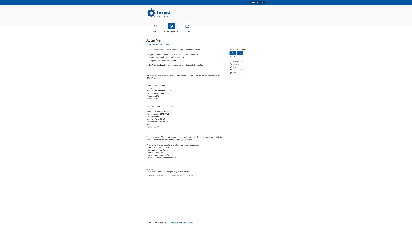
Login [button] (253, 2)
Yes (233, 53)
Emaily (149, 44)
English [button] (260, 2)
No (240, 53)
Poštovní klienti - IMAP (161, 44)
